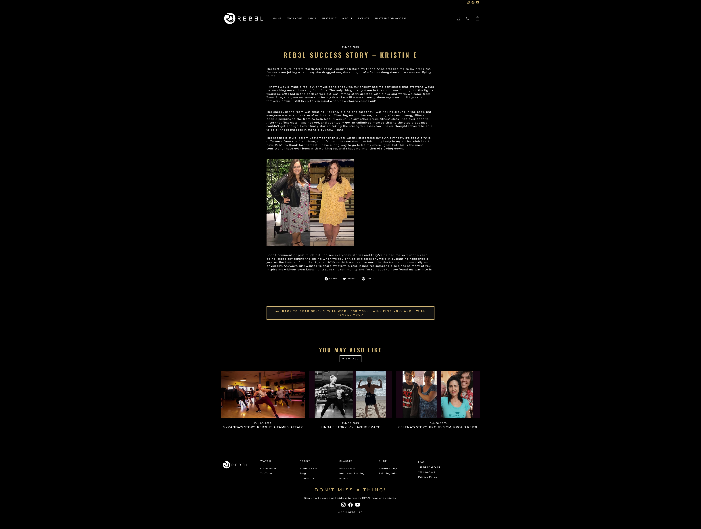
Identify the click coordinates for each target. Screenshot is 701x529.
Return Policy (388, 468)
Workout (295, 18)
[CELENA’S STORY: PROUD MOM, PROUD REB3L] (438, 394)
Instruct (329, 18)
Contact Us (307, 478)
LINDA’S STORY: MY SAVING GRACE (350, 427)
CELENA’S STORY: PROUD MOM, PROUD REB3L (438, 427)
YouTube (266, 473)
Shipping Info (388, 473)
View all (350, 358)
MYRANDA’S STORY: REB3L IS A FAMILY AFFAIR (263, 427)
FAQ (421, 461)
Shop (312, 18)
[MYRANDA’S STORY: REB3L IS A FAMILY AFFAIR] (263, 394)
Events (363, 18)
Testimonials (426, 472)
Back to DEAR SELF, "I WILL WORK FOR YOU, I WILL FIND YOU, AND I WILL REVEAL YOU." (353, 313)
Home (277, 18)
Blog (303, 473)
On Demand (268, 468)
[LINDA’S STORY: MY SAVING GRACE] (350, 394)
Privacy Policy (427, 477)
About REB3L (308, 468)
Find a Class (347, 468)
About (347, 18)
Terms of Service (429, 466)
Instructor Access (391, 18)
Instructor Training (352, 473)
